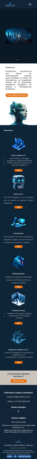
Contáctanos (19, 381)
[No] (35, 453)
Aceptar (9, 456)
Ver (18, 170)
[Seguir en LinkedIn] (18, 411)
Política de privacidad (24, 456)
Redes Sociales (18, 407)
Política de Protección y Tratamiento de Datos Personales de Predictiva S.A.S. (18, 431)
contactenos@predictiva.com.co (18, 397)
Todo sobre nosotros (17, 95)
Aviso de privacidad (18, 422)
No (15, 456)
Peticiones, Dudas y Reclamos (18, 393)
